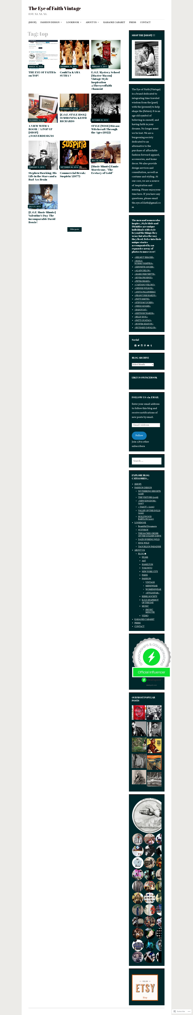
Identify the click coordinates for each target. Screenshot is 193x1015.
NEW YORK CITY (150, 571)
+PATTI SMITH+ (142, 299)
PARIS (145, 575)
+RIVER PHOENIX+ (143, 277)
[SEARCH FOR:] (146, 461)
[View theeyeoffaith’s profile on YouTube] (148, 345)
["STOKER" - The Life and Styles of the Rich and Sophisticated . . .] (139, 746)
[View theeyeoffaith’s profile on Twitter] (139, 345)
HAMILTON (147, 564)
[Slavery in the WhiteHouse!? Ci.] (154, 747)
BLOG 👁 (142, 553)
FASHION (146, 578)
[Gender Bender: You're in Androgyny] (139, 778)
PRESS (132, 22)
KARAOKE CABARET (114, 22)
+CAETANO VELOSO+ (144, 285)
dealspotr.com (151, 685)
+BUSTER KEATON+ (143, 324)
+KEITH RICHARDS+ (144, 313)
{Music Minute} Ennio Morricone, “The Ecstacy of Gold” (104, 169)
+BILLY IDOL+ (141, 317)
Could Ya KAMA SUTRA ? (70, 73)
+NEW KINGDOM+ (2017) (147, 502)
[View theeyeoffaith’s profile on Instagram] (142, 345)
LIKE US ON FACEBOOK (144, 377)
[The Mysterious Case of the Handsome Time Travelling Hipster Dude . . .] (154, 713)
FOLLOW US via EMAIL (145, 397)
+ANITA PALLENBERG (145, 292)
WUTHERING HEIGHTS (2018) (149, 492)
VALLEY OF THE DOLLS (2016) (149, 512)
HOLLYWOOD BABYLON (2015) (146, 518)
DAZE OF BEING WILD (149, 539)
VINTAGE (150, 582)
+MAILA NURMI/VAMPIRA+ (143, 262)
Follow (139, 435)
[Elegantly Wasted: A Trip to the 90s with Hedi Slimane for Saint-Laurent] (139, 729)
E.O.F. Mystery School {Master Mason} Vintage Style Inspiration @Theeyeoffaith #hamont (105, 80)
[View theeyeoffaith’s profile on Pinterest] (145, 345)
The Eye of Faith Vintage (54, 8)
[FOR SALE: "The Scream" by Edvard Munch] (154, 763)
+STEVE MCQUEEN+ (144, 302)
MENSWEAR (151, 586)
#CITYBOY (143, 530)
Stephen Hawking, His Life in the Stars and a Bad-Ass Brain (42, 176)
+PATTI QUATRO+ (143, 320)
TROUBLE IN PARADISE (149, 546)
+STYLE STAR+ (152, 593)
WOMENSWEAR (153, 589)
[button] (149, 815)
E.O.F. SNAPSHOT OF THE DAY (150, 601)
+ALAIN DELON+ (142, 270)
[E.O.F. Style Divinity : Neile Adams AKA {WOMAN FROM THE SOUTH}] (154, 780)
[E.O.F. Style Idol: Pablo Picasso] (154, 730)
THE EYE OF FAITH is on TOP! (42, 73)
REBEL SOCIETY (149, 596)
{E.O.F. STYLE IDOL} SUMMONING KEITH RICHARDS (73, 118)
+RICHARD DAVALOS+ (145, 327)
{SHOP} (32, 22)
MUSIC (145, 606)
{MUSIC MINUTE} (150, 611)
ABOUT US (91, 22)
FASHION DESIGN (50, 22)
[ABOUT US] (139, 713)
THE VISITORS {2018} (148, 497)
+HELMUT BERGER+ (144, 257)
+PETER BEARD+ (142, 281)
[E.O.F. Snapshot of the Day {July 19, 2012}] (139, 762)
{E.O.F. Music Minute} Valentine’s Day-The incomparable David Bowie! (42, 217)
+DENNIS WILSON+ (143, 288)
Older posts (74, 229)
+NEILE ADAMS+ (142, 306)
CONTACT (145, 22)
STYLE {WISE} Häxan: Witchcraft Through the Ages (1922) (105, 129)
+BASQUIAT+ (140, 310)
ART (144, 561)
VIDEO (145, 615)
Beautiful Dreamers (147, 526)
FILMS (145, 557)
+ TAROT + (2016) (146, 507)
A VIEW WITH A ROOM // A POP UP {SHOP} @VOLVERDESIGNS (41, 131)
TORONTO (147, 568)
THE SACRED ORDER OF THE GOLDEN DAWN (149, 535)
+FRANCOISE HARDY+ (145, 295)
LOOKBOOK (72, 22)
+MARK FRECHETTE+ (144, 274)
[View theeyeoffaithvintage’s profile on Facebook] (135, 345)
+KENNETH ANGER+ (144, 267)
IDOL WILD (143, 543)
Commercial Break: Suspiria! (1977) (73, 174)
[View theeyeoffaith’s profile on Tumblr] (151, 345)
